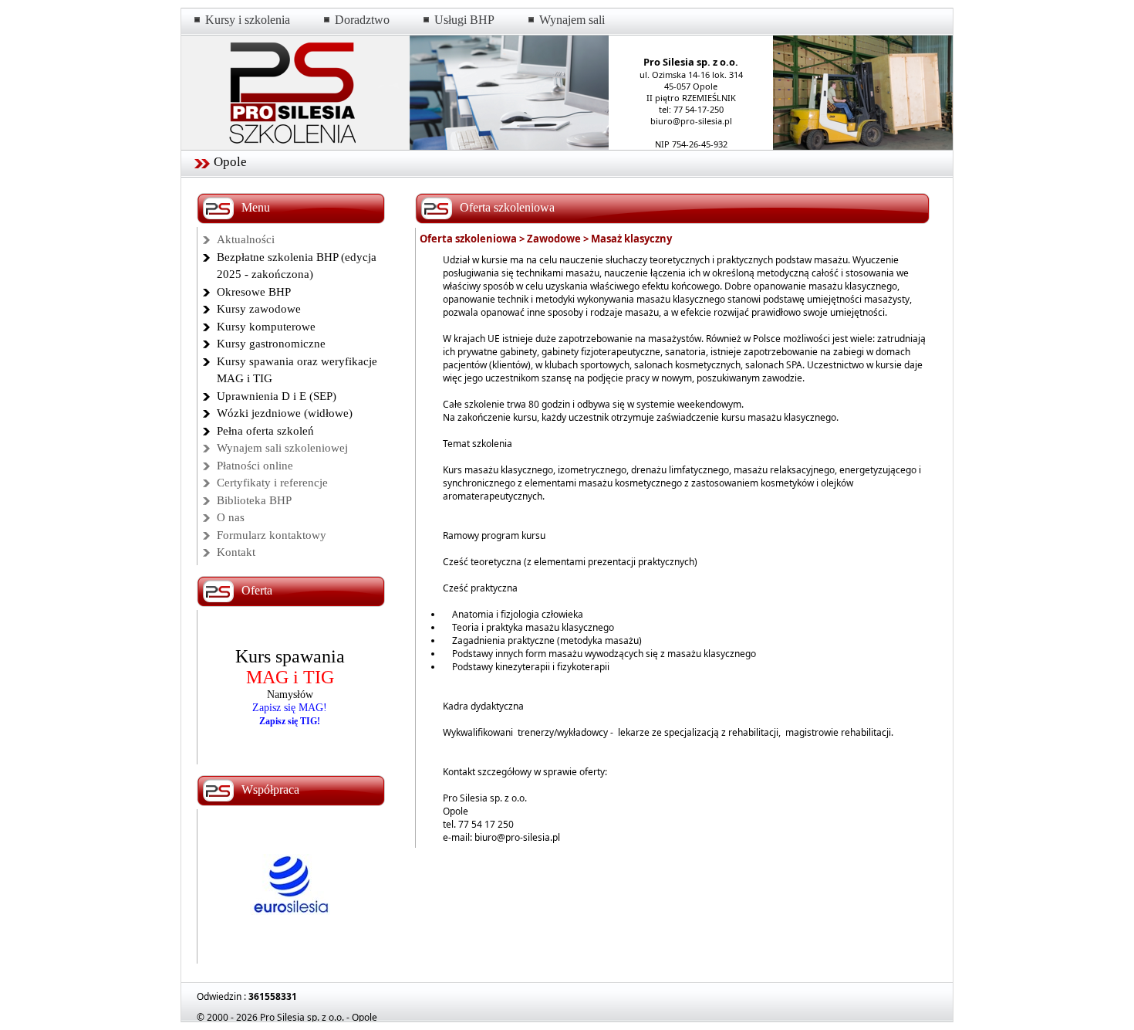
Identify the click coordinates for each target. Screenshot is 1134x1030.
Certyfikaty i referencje (272, 482)
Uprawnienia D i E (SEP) (276, 396)
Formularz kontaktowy (271, 535)
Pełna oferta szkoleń (265, 431)
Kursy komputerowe (266, 326)
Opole (230, 161)
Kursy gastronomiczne (271, 343)
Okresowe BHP (254, 292)
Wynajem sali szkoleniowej (282, 448)
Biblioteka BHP (254, 500)
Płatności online (255, 465)
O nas (231, 517)
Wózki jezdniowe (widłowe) (285, 413)
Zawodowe (554, 239)
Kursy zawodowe (259, 309)
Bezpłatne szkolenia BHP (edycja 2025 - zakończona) (296, 266)
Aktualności (246, 239)
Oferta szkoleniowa (468, 239)
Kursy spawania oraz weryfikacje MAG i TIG (297, 370)
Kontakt (236, 552)
